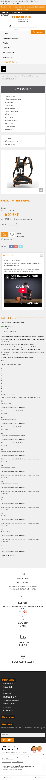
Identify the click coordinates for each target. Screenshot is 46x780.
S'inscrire (5, 13)
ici (32, 357)
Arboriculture (7, 48)
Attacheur (9, 117)
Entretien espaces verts (11, 38)
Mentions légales (8, 687)
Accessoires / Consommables (30, 76)
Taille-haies (10, 96)
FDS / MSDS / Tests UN (9, 697)
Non (23, 407)
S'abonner (7, 740)
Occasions (9, 138)
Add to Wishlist (12, 234)
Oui (19, 407)
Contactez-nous (8, 57)
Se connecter (17, 13)
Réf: (2, 210)
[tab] (23, 255)
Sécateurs (9, 114)
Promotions (10, 144)
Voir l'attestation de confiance (10, 329)
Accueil (5, 34)
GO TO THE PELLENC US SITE (10, 4)
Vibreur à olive (11, 120)
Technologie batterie (9, 703)
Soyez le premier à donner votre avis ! (13, 322)
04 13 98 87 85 (23, 22)
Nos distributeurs (8, 710)
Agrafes (8, 129)
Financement (7, 707)
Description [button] (8, 255)
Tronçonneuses (11, 111)
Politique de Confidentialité (11, 700)
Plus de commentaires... (8, 555)
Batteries (16, 76)
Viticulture (6, 43)
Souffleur (9, 102)
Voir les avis (20, 236)
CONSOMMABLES (11, 126)
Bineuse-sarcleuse (12, 108)
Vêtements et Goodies (14, 141)
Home (2, 76)
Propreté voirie (8, 53)
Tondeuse (9, 105)
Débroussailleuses (13, 99)
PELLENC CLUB (10, 62)
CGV (4, 690)
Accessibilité (7, 694)
